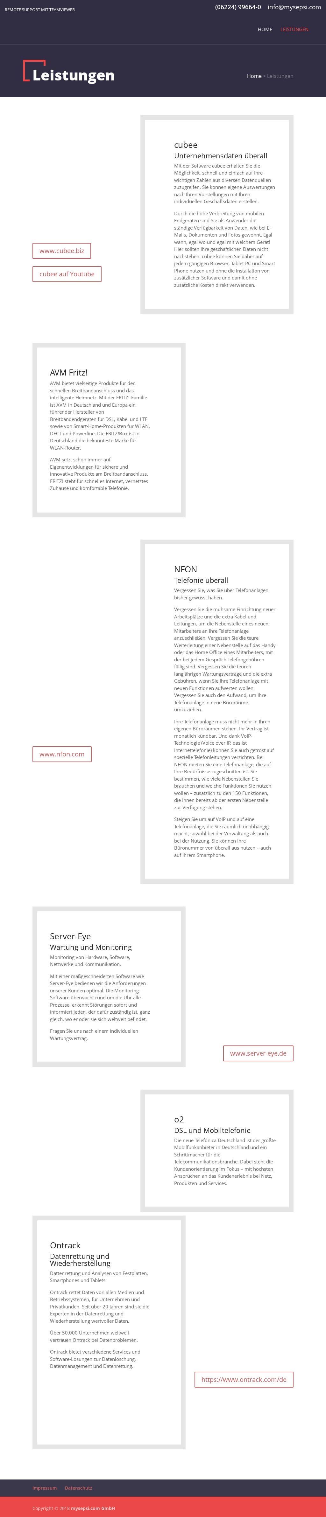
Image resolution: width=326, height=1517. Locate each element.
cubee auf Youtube (67, 274)
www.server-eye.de (258, 1053)
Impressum (44, 1488)
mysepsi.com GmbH (93, 1508)
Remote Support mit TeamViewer (40, 9)
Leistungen (294, 29)
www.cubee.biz (61, 250)
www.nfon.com (62, 754)
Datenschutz (78, 1488)
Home (265, 29)
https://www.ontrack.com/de (244, 1379)
